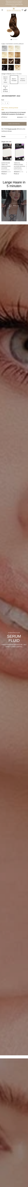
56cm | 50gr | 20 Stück (5, 79)
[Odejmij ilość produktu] (2, 103)
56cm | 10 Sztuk (14, 79)
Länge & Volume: (11, 74)
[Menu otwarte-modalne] (2, 9)
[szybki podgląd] (11, 159)
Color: (13, 44)
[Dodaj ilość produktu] (7, 103)
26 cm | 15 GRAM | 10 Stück (5, 88)
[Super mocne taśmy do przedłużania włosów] (7, 152)
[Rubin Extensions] (14, 10)
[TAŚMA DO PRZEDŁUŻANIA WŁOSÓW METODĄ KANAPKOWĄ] (19, 152)
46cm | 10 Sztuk (22, 79)
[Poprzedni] (2, 3)
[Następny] (25, 3)
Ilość (2, 100)
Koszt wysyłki (12, 129)
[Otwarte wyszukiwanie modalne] (22, 9)
